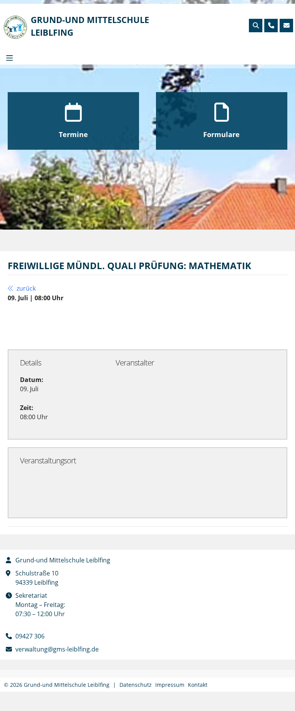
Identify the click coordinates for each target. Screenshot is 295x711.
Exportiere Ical (165, 325)
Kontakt (197, 684)
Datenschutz (135, 684)
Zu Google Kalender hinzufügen (69, 325)
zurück (25, 288)
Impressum (169, 684)
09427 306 (30, 636)
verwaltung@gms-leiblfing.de (57, 649)
